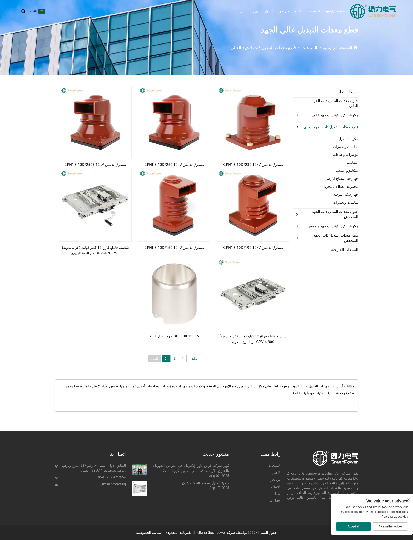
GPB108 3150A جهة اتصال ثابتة (174, 336)
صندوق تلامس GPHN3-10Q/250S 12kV (95, 164)
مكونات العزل (348, 139)
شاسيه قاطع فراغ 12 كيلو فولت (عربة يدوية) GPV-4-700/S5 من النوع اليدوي (95, 250)
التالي (154, 358)
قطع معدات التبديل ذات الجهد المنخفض (335, 238)
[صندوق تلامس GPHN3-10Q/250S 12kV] (95, 122)
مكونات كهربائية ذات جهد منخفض (333, 226)
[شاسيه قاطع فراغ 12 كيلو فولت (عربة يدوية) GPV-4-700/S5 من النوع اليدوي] (95, 205)
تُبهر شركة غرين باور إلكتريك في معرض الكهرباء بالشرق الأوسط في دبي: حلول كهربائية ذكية (191, 468)
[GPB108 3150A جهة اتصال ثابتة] (174, 294)
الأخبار (298, 11)
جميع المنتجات (347, 92)
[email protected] (113, 484)
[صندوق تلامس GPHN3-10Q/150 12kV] (174, 205)
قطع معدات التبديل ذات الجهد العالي (263, 47)
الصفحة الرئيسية (336, 11)
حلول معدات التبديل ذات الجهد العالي (335, 103)
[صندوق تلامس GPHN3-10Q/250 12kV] (174, 122)
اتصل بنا (241, 11)
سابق (194, 358)
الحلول (269, 11)
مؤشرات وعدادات (345, 155)
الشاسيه (352, 163)
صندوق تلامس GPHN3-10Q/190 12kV (253, 247)
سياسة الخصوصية (149, 533)
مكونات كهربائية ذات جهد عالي (335, 115)
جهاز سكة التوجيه (345, 194)
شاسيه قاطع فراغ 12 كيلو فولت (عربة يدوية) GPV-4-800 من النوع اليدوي (253, 339)
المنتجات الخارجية (344, 250)
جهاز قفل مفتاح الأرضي (341, 179)
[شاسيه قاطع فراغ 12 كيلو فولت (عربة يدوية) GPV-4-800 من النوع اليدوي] (253, 294)
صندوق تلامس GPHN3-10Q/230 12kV (253, 164)
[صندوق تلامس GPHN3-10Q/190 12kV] (253, 205)
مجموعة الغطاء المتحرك (341, 187)
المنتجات (314, 11)
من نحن (284, 11)
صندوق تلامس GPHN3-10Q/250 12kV (174, 164)
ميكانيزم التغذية (347, 171)
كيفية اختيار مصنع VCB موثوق (205, 483)
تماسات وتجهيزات (345, 147)
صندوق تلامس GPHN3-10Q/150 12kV (174, 247)
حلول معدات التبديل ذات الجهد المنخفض (335, 214)
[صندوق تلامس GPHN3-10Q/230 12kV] (253, 122)
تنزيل (255, 11)
